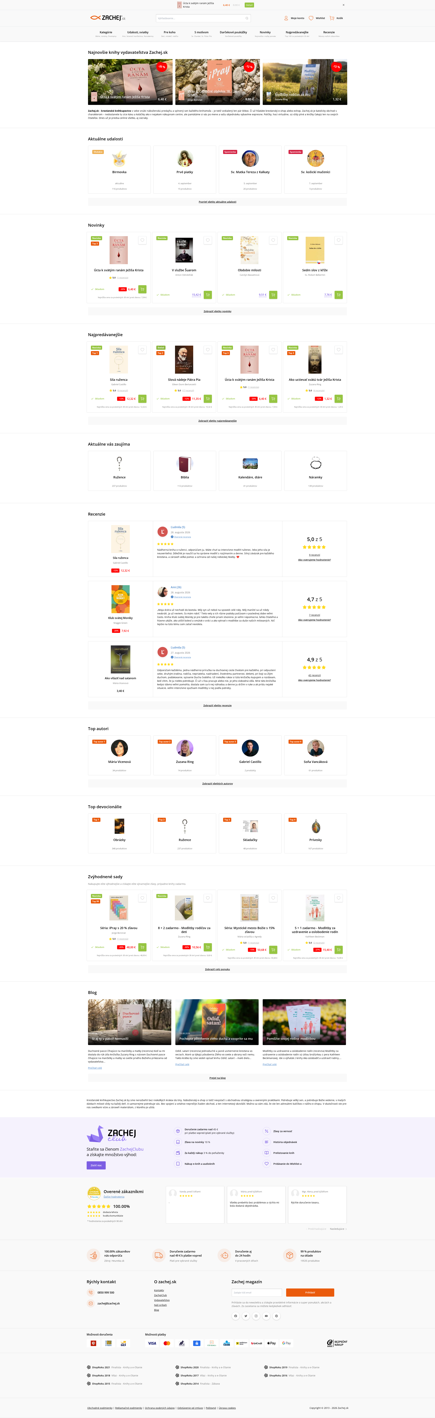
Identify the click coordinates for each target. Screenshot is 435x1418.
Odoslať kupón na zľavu (217, 753)
